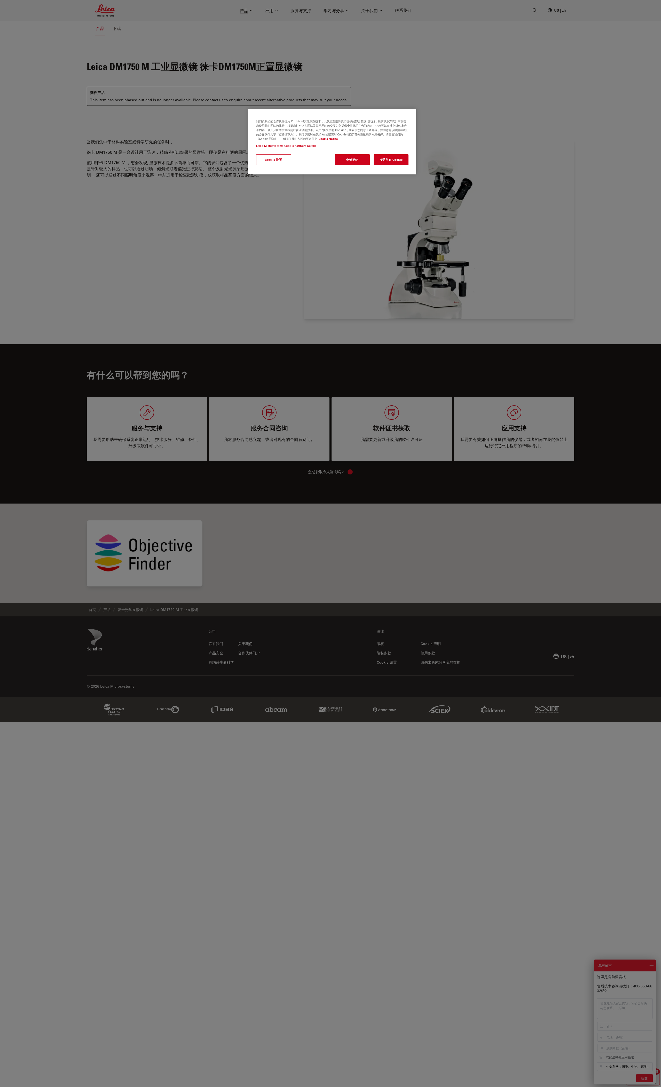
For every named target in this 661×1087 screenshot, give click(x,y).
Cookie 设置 (273, 160)
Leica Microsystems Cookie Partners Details (286, 146)
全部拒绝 (352, 160)
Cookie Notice (328, 139)
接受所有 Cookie (391, 160)
